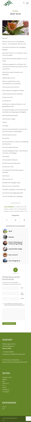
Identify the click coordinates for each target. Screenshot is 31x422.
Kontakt (4, 387)
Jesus (12, 211)
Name (22, 287)
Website (22, 298)
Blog (3, 381)
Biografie (4, 379)
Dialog (6, 209)
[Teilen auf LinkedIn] (15, 220)
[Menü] (27, 3)
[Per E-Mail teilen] (24, 220)
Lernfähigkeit (19, 211)
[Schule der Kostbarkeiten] (12, 3)
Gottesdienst (22, 209)
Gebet (11, 209)
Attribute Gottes (21, 207)
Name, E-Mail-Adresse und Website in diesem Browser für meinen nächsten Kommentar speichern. (14, 304)
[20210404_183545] (15, 27)
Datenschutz (5, 383)
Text (25, 211)
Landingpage (5, 391)
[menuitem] (23, 3)
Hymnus (6, 211)
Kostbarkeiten (6, 389)
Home (3, 385)
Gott (15, 209)
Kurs (3, 408)
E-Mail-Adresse (22, 294)
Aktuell (15, 11)
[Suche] (23, 3)
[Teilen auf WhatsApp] (6, 220)
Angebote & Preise (7, 377)
